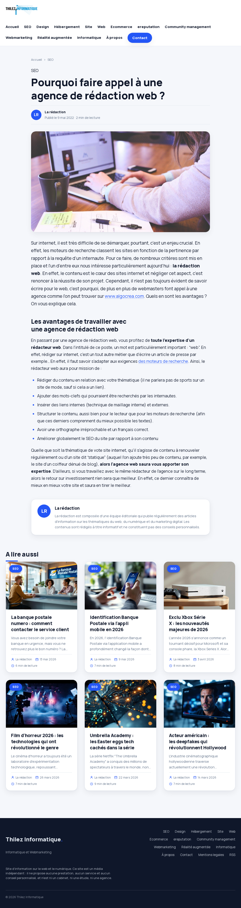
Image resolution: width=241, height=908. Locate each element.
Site (88, 26)
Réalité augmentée (54, 37)
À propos (114, 37)
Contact (139, 37)
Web (101, 26)
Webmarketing (19, 37)
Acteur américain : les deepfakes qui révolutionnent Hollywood (197, 741)
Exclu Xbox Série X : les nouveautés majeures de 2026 (189, 623)
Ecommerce (121, 26)
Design (42, 26)
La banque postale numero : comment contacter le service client (40, 623)
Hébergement (67, 26)
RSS (232, 855)
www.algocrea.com (124, 296)
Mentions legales (211, 855)
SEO (27, 26)
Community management (188, 26)
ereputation (148, 26)
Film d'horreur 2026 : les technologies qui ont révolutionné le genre (37, 741)
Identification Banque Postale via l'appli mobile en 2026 (114, 623)
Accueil (12, 26)
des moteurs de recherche (163, 361)
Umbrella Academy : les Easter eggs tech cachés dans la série (112, 741)
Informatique (89, 37)
